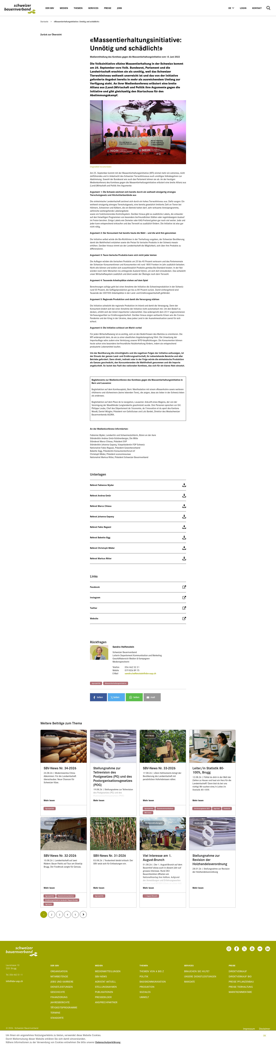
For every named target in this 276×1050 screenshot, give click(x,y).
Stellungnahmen (106, 987)
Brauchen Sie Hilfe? (196, 971)
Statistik (227, 808)
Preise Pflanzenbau (241, 981)
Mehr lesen (49, 800)
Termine (55, 1012)
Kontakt (257, 8)
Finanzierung (58, 997)
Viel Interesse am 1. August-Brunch (157, 857)
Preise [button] (107, 8)
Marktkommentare (240, 992)
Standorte (57, 1018)
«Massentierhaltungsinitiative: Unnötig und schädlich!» (76, 21)
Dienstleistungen (61, 987)
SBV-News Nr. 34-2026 (60, 768)
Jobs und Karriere (61, 981)
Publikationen (104, 992)
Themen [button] (78, 8)
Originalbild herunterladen (100, 166)
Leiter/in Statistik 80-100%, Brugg (208, 770)
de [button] (229, 8)
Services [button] (93, 8)
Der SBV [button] (49, 8)
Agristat (217, 808)
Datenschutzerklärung (107, 1042)
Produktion (147, 987)
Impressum (249, 1028)
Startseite (44, 21)
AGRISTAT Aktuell (105, 981)
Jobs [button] (119, 8)
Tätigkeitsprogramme (63, 1007)
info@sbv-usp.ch (14, 981)
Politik (144, 976)
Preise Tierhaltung (241, 987)
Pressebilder (103, 997)
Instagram (95, 597)
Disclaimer (264, 1028)
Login (243, 8)
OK (264, 1035)
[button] (98, 697)
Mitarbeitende (59, 976)
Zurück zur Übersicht (51, 34)
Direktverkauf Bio (240, 976)
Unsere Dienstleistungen (200, 976)
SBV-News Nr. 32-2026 (60, 855)
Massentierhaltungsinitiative (115, 683)
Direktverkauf (238, 971)
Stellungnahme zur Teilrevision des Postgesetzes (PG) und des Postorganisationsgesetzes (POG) (112, 776)
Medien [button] (64, 8)
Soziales (145, 992)
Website (94, 618)
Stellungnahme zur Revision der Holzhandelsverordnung (209, 859)
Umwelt (144, 997)
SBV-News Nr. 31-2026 (109, 855)
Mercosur (148, 812)
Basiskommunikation (165, 808)
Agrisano (48, 904)
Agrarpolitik (96, 683)
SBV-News (101, 976)
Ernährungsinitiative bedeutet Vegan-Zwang (61, 900)
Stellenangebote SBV (202, 808)
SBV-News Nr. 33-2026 (159, 768)
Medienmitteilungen (108, 971)
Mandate (189, 981)
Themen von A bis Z (152, 971)
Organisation (59, 971)
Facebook (95, 587)
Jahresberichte (60, 1002)
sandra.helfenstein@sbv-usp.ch (140, 673)
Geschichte (57, 992)
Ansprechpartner (106, 1002)
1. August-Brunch (150, 896)
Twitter (93, 607)
